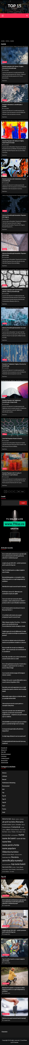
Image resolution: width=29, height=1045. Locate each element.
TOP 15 (14, 5)
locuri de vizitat (6, 835)
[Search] (27, 15)
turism (14, 867)
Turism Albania (19, 867)
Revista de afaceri (6, 754)
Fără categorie (19, 831)
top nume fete (7, 867)
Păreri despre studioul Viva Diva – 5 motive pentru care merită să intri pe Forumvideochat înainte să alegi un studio (14, 624)
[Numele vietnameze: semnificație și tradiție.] (14, 93)
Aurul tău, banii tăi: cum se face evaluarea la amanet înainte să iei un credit (14, 657)
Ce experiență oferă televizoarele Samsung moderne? (13, 742)
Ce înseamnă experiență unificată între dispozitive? (12, 730)
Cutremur (4, 756)
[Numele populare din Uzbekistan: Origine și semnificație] (14, 167)
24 (18, 491)
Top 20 (4, 802)
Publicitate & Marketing (8, 782)
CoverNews (23, 1040)
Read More (4, 80)
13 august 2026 (7, 993)
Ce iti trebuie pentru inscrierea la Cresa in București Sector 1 (13, 609)
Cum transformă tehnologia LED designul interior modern (13, 674)
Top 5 (3, 805)
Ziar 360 (3, 752)
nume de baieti (9, 838)
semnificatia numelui (12, 860)
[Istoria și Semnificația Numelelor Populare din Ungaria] (14, 204)
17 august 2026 (7, 962)
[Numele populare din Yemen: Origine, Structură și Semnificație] (14, 55)
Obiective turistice (10, 852)
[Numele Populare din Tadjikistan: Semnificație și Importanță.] (14, 389)
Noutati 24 (4, 747)
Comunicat (15, 827)
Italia (24, 831)
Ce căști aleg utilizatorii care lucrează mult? (14, 736)
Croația (22, 827)
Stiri (3, 789)
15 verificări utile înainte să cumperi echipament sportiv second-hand (12, 616)
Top (3, 792)
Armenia (22, 819)
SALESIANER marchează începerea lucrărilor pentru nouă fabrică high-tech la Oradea (14, 722)
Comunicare (6, 827)
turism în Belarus (5, 871)
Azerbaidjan (18, 824)
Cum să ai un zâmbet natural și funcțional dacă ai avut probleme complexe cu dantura (14, 641)
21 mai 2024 (6, 70)
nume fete (6, 841)
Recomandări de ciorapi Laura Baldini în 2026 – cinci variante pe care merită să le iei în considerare (14, 649)
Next (22, 491)
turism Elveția (5, 869)
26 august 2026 (7, 934)
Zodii (3, 812)
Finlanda (13, 831)
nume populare (9, 848)
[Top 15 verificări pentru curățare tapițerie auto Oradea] (14, 948)
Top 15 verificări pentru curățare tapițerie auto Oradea (13, 571)
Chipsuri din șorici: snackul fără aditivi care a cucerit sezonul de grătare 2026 (14, 681)
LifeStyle (4, 776)
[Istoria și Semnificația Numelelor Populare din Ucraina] (14, 242)
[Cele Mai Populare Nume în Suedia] (14, 427)
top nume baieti (18, 864)
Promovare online (18, 854)
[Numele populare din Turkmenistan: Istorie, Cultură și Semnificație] (14, 278)
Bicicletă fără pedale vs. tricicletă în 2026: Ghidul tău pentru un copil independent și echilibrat (13, 579)
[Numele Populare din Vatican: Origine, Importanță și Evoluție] (14, 129)
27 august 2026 (7, 905)
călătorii (8, 829)
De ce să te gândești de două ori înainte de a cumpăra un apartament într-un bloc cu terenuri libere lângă (14, 665)
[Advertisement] (14, 28)
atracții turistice (6, 824)
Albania (13, 819)
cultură (3, 829)
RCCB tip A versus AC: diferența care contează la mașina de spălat (12, 592)
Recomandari (6, 786)
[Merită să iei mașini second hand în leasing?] (14, 1007)
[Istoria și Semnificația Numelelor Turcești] (14, 316)
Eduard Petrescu (15, 829)
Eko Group (22, 829)
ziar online (12, 871)
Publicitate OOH (6, 857)
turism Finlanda (12, 869)
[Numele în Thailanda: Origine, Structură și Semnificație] (14, 353)
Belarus (23, 824)
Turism (4, 809)
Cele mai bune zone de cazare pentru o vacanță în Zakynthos (12, 704)
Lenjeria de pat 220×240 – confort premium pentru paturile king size (14, 564)
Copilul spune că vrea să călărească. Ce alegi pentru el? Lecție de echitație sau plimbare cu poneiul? (14, 633)
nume (21, 834)
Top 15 (4, 799)
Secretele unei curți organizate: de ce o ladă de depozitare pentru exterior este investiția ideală (14, 689)
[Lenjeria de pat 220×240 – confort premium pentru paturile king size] (14, 919)
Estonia (9, 831)
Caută (3, 496)
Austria (13, 824)
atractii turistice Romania (12, 822)
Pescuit (4, 779)
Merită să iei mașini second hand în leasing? (14, 586)
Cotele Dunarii (5, 758)
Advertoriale (4, 762)
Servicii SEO (4, 760)
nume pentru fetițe (10, 845)
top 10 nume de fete (6, 864)
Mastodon (4, 1031)
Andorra (17, 819)
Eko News (4, 831)
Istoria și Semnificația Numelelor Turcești (14, 327)
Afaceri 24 (4, 750)
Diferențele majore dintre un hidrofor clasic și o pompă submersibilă (14, 697)
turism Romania (20, 869)
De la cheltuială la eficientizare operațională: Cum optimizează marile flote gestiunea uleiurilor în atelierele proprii (14, 556)
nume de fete (20, 838)
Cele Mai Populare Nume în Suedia (12, 438)
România (15, 857)
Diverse (4, 62)
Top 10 (4, 796)
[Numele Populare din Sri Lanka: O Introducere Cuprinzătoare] (14, 461)
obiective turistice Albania (8, 854)
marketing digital (14, 835)
